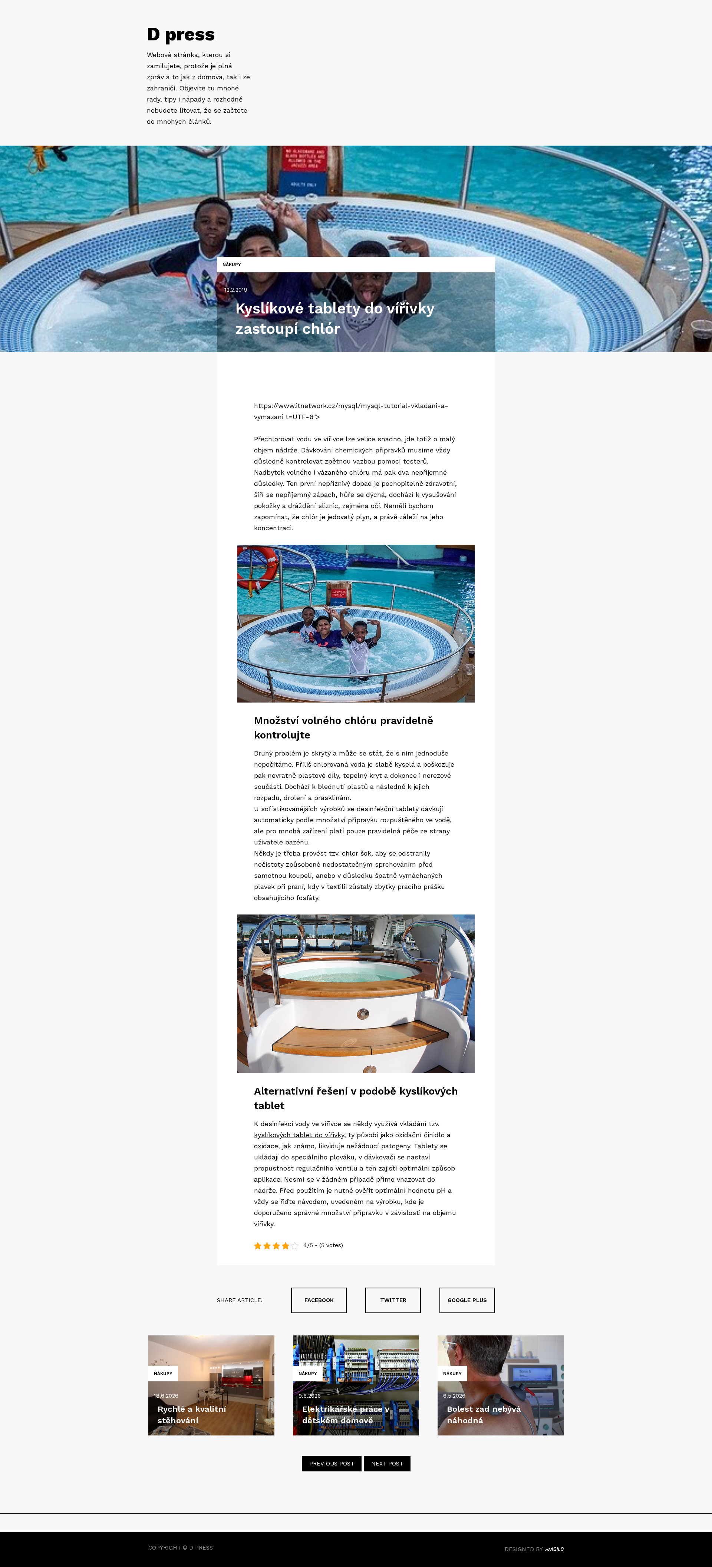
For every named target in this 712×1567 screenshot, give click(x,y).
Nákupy (231, 264)
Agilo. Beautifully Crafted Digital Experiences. (554, 1550)
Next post (387, 1463)
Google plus (467, 1300)
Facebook (319, 1300)
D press (181, 34)
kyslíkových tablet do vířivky (299, 1135)
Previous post (331, 1463)
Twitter (393, 1300)
